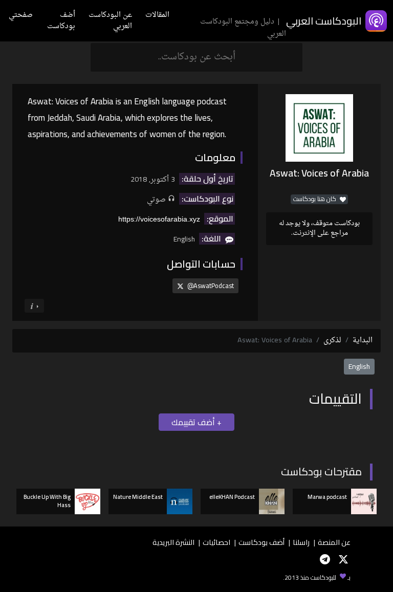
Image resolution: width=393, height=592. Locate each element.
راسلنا (301, 542)
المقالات (157, 15)
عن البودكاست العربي (110, 20)
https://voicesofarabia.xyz (159, 219)
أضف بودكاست (61, 20)
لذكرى (332, 340)
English (359, 366)
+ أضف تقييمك (196, 422)
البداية (363, 340)
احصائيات (216, 542)
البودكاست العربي (323, 20)
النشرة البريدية (173, 542)
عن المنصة (334, 542)
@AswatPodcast (210, 285)
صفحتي (21, 15)
